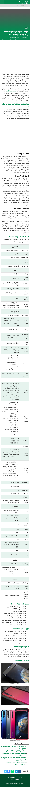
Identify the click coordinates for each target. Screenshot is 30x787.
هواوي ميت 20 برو (11, 91)
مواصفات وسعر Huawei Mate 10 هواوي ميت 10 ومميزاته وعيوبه (13, 758)
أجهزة (26, 28)
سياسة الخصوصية (15, 779)
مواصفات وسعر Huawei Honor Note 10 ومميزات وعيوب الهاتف (15, 763)
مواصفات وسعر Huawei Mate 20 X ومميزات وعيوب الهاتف (14, 754)
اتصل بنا (7, 777)
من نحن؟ (18, 777)
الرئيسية (23, 777)
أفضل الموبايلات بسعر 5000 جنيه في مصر (15, 751)
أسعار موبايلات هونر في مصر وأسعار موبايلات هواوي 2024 (13, 747)
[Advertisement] (15, 57)
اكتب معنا (12, 777)
